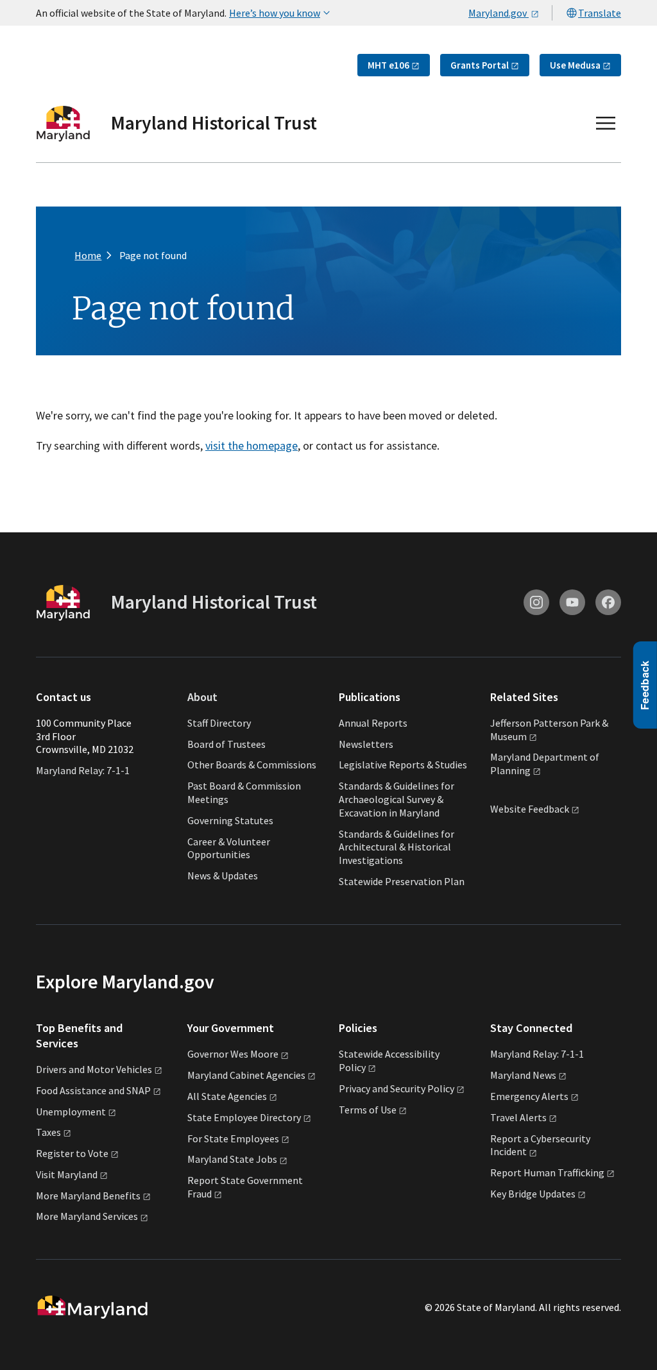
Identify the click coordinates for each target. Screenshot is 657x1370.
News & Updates (222, 875)
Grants (479, 65)
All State (227, 1096)
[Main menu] (605, 123)
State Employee (244, 1117)
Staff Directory (219, 722)
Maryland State (232, 1159)
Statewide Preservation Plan (402, 881)
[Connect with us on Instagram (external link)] (536, 602)
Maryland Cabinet (246, 1075)
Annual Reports (373, 722)
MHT (388, 65)
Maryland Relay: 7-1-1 (83, 770)
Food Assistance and (93, 1090)
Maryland (523, 1075)
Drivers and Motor (94, 1069)
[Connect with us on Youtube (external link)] (572, 602)
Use (575, 65)
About (202, 696)
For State (233, 1138)
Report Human (547, 1172)
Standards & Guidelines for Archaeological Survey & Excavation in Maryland (396, 799)
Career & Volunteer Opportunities (228, 848)
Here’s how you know (274, 12)
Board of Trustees (226, 744)
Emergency (529, 1096)
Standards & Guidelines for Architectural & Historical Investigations (396, 847)
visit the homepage (251, 445)
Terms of (368, 1109)
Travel (518, 1117)
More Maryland (88, 1195)
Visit (67, 1174)
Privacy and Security (396, 1088)
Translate (599, 12)
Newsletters (366, 744)
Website (529, 809)
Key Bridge (533, 1193)
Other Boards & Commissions (251, 764)
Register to (72, 1153)
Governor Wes (232, 1053)
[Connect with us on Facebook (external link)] (608, 602)
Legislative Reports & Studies (403, 764)
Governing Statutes (230, 820)
